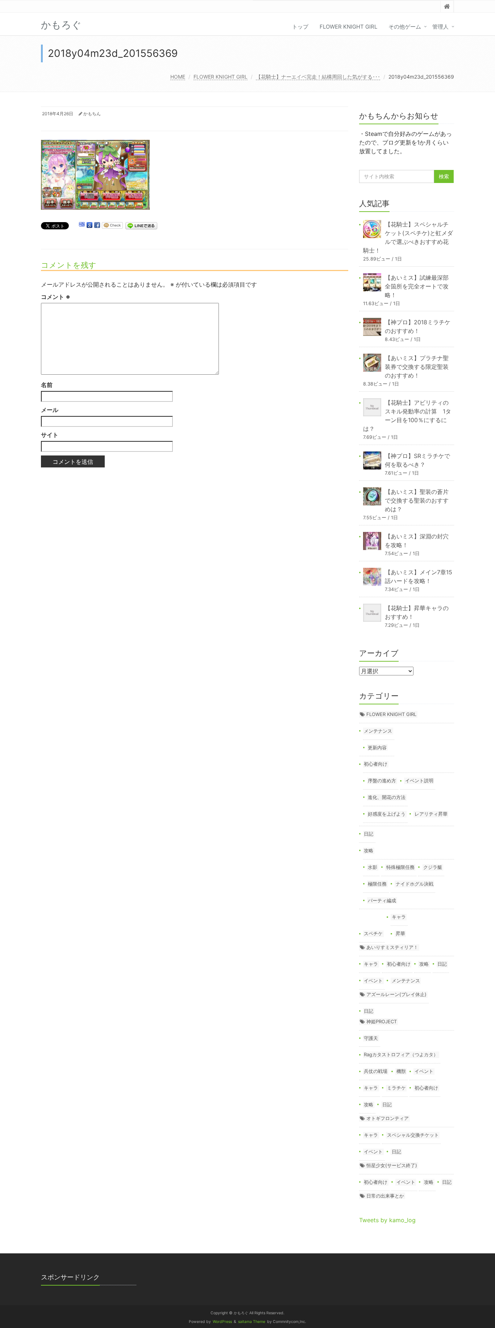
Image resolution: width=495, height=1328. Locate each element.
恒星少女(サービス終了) (391, 1165)
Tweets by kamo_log (387, 1220)
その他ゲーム (404, 26)
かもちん (92, 113)
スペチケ (373, 933)
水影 (372, 867)
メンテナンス (378, 731)
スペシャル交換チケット (413, 1135)
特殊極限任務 (400, 867)
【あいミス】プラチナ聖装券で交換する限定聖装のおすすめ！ (417, 366)
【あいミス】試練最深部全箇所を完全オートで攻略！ (417, 286)
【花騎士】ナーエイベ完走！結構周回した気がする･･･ (318, 77)
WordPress (222, 1321)
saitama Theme (251, 1321)
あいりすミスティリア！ (392, 947)
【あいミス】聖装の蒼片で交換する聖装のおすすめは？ (417, 500)
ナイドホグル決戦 (414, 884)
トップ (300, 26)
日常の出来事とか (385, 1196)
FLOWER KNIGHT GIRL (348, 26)
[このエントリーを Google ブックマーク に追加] (89, 225)
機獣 (401, 1071)
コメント (55, 296)
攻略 (368, 850)
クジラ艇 (432, 867)
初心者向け (375, 764)
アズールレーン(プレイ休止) (396, 994)
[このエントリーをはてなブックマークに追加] (82, 225)
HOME (177, 77)
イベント (373, 980)
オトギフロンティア (387, 1118)
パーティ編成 (382, 900)
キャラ (399, 917)
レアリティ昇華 (431, 814)
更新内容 (377, 747)
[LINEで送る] (141, 225)
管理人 (440, 26)
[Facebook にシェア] (97, 225)
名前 (47, 384)
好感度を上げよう (386, 814)
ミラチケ (396, 1088)
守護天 (371, 1038)
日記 (368, 834)
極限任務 (377, 884)
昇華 (400, 933)
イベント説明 (419, 780)
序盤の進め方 (382, 780)
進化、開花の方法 (386, 797)
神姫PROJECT (381, 1021)
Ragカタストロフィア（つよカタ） (401, 1054)
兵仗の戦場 (375, 1071)
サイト (49, 434)
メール (49, 409)
